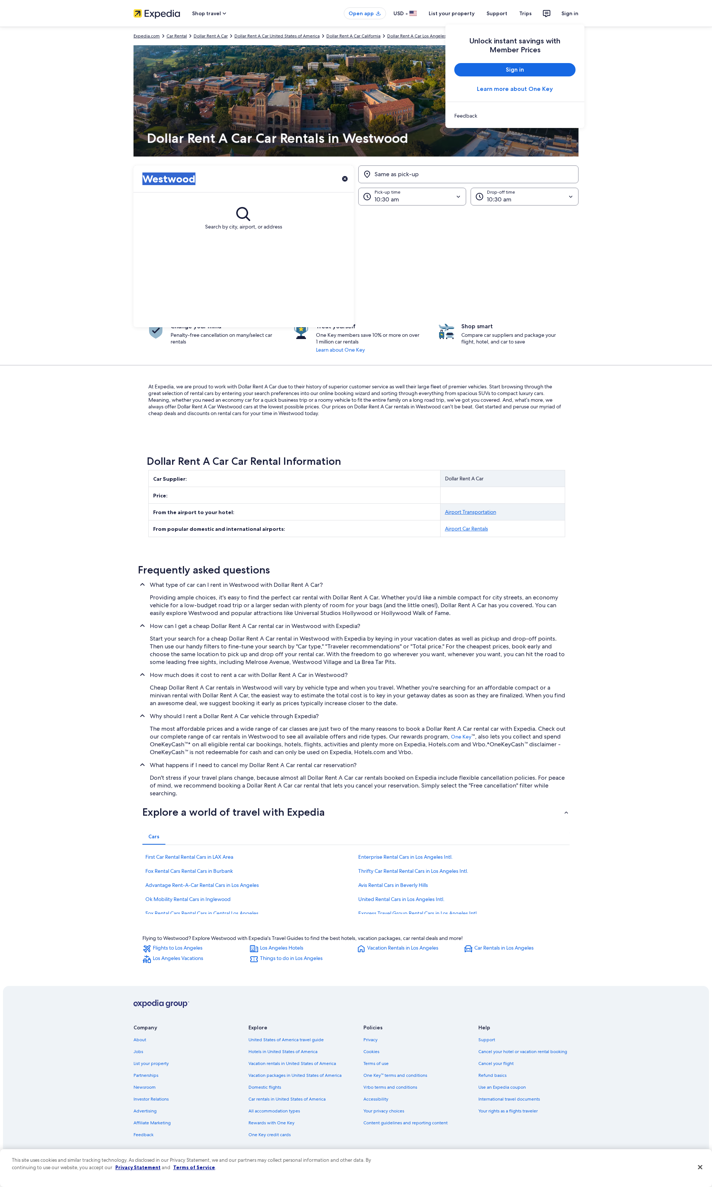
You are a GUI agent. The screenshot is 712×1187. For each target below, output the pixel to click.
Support (497, 13)
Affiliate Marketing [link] (152, 1123)
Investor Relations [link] (151, 1099)
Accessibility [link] (375, 1099)
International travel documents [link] (509, 1099)
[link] (514, 116)
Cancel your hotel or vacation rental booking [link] (522, 1052)
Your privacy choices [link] (383, 1111)
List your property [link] (151, 1063)
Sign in (569, 13)
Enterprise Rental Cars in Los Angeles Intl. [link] (405, 857)
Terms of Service (194, 1167)
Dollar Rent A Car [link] (211, 36)
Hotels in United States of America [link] (282, 1052)
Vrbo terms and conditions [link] (390, 1087)
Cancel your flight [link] (496, 1063)
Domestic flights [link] (264, 1087)
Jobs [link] (138, 1052)
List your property (452, 13)
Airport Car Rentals (466, 528)
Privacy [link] (370, 1040)
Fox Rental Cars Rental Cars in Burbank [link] (189, 871)
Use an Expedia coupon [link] (502, 1087)
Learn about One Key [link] (340, 349)
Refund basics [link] (492, 1075)
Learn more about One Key (515, 88)
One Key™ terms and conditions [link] (395, 1075)
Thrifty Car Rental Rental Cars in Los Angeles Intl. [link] (413, 871)
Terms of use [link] (376, 1063)
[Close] (700, 1167)
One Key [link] (461, 736)
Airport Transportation (470, 512)
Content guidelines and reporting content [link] (405, 1123)
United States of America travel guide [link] (286, 1040)
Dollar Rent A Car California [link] (353, 36)
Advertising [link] (145, 1111)
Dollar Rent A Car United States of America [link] (277, 36)
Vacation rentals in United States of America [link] (292, 1063)
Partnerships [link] (146, 1075)
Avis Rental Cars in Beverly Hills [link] (393, 885)
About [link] (140, 1040)
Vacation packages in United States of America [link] (295, 1075)
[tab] (153, 836)
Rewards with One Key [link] (271, 1123)
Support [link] (486, 1040)
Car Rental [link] (177, 36)
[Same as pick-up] (468, 174)
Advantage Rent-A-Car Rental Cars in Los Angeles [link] (202, 885)
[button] (356, 266)
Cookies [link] (371, 1052)
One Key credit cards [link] (269, 1135)
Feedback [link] (144, 1135)
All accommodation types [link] (274, 1111)
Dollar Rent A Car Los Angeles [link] (416, 36)
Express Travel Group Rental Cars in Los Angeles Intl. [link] (418, 913)
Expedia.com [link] (147, 36)
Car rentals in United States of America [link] (287, 1099)
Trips (525, 13)
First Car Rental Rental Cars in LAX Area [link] (189, 857)
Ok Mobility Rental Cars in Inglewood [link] (188, 899)
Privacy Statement (138, 1167)
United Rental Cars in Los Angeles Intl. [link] (401, 899)
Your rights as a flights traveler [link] (508, 1111)
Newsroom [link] (145, 1087)
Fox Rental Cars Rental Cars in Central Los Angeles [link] (201, 913)
